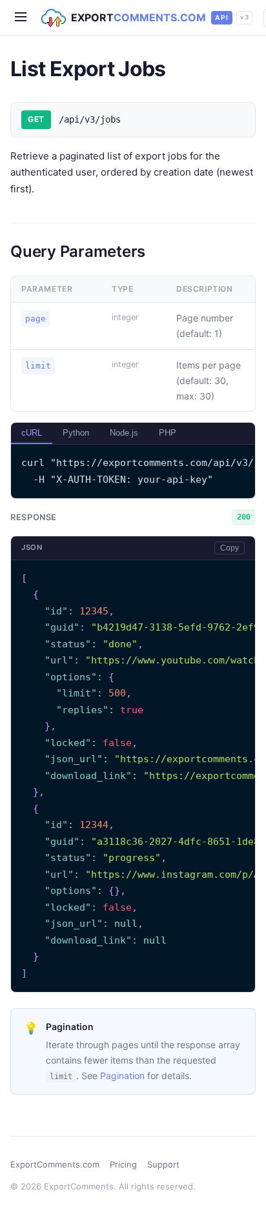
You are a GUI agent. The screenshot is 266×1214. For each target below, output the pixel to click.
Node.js (124, 433)
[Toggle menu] (20, 17)
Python (76, 433)
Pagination (122, 1075)
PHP (167, 433)
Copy (229, 547)
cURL (31, 433)
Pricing (123, 1164)
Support (163, 1164)
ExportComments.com (54, 1164)
